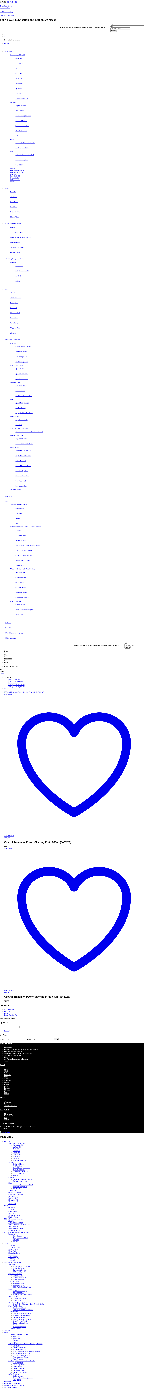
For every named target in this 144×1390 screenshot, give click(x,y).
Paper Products (19, 565)
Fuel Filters (13, 207)
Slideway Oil (19, 83)
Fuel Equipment (20, 572)
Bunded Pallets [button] (14, 447)
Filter (56, 1039)
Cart (5, 1118)
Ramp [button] (12, 399)
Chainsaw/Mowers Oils (17, 172)
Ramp (10, 1289)
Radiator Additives (21, 121)
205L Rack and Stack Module (24, 444)
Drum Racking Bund (21, 471)
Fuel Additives (19, 111)
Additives (11, 1162)
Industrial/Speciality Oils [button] (17, 55)
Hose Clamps (19, 266)
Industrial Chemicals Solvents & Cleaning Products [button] (25, 527)
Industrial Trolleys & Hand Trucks (20, 237)
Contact (6, 1120)
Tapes (17, 523)
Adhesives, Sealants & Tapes (18, 1334)
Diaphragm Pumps (21, 592)
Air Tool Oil (19, 63)
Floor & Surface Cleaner (22, 560)
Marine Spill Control (21, 351)
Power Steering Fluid (21, 160)
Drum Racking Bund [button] (16, 435)
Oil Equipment (19, 582)
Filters (6, 1057)
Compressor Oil (20, 58)
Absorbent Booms (15, 489)
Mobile (6, 1082)
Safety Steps (19, 615)
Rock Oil (18, 68)
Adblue (17, 136)
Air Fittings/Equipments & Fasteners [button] (16, 259)
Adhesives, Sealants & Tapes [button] (18, 504)
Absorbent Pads (13, 1281)
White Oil (18, 94)
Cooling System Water (22, 148)
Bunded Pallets (13, 1312)
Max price (30, 1039)
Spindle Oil (18, 88)
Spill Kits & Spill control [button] (12, 340)
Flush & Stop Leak (21, 131)
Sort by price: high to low (16, 687)
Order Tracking (9, 1116)
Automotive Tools (15, 298)
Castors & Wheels (15, 252)
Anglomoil (7, 1080)
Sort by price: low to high (16, 685)
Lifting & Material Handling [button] (13, 223)
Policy (6, 1104)
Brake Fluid (19, 165)
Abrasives (13, 333)
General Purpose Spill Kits (23, 346)
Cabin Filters (14, 202)
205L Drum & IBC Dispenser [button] (19, 428)
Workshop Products (21, 540)
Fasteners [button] (13, 262)
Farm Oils (13, 174)
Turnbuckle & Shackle (17, 247)
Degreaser (18, 530)
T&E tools (8, 496)
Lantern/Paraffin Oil (21, 99)
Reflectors (8, 623)
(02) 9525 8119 (12, 2)
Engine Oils (13, 168)
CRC (6, 1071)
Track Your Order (6, 6)
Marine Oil (13, 182)
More (6, 1332)
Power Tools (14, 318)
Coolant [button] (12, 139)
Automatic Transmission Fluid (24, 155)
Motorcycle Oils (15, 180)
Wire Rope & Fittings (16, 232)
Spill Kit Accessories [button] (16, 365)
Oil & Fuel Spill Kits (21, 362)
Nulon (6, 1073)
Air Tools (18, 276)
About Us (7, 1102)
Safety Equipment (14, 1374)
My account (8, 1114)
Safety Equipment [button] (15, 601)
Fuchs (6, 1086)
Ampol (6, 1078)
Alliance (17, 281)
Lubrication (8, 1011)
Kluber (6, 1084)
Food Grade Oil (15, 176)
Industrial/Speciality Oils (16, 1143)
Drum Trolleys (13, 1296)
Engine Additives (20, 105)
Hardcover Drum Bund (22, 476)
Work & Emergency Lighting (14, 633)
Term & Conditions (10, 1106)
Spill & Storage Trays (22, 403)
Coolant (11, 1177)
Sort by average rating (15, 681)
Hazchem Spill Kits (21, 357)
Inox (5, 1092)
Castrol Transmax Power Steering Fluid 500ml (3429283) (37, 842)
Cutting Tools (14, 303)
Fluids (6, 1013)
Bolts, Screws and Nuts (22, 271)
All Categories (9, 1009)
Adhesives (18, 513)
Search (113, 31)
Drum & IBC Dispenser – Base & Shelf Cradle (29, 432)
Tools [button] (6, 289)
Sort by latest (12, 683)
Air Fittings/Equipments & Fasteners (16, 1059)
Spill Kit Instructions (21, 374)
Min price (3, 1039)
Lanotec (7, 1088)
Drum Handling (15, 242)
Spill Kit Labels (20, 369)
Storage (12, 227)
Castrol (6, 1031)
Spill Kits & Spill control (12, 1055)
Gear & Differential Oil (17, 170)
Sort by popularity (14, 679)
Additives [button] (13, 102)
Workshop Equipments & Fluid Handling (18, 1053)
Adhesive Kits (19, 508)
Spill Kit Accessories (15, 1274)
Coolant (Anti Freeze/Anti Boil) (25, 143)
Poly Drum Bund (20, 481)
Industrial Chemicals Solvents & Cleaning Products (21, 1049)
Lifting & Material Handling (13, 1051)
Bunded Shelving (20, 408)
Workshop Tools (15, 328)
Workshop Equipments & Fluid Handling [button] (22, 569)
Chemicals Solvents (21, 535)
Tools (6, 1061)
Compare (7, 837)
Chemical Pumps (20, 587)
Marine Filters (14, 217)
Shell (6, 1077)
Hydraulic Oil (14, 178)
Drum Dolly (19, 425)
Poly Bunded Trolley (21, 420)
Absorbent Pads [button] (15, 382)
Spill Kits (11, 1264)
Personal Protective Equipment (24, 609)
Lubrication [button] (8, 51)
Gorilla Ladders (20, 604)
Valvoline (7, 1075)
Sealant (17, 518)
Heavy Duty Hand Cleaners (23, 550)
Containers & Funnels (21, 597)
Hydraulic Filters (15, 212)
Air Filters (13, 197)
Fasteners (11, 1234)
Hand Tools (13, 308)
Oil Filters (13, 192)
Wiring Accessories (10, 638)
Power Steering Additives (23, 116)
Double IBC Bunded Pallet (23, 451)
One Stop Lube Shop (7, 15)
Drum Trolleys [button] (14, 416)
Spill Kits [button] (13, 343)
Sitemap (33, 1127)
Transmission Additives (22, 126)
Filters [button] (7, 188)
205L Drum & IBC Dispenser (18, 1302)
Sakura (6, 1094)
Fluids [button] (12, 151)
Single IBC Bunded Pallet (23, 456)
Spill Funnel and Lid (21, 379)
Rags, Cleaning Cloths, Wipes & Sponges (27, 545)
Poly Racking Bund (21, 439)
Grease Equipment (20, 577)
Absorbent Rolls (20, 391)
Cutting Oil (18, 73)
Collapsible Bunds (20, 461)
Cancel (6, 688)
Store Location (5, 8)
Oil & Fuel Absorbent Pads (23, 396)
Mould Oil (18, 78)
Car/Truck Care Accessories (23, 555)
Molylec (7, 1090)
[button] (8, 694)
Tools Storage (14, 323)
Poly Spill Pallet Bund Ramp (24, 413)
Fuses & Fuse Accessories (12, 628)
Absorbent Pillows (20, 386)
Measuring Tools (15, 313)
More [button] (6, 501)
